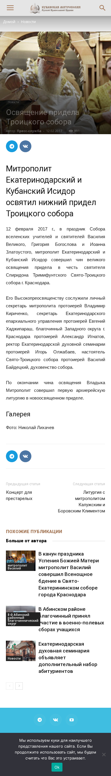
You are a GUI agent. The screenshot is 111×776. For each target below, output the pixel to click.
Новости (28, 21)
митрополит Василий (17, 566)
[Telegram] (40, 720)
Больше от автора (26, 540)
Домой (9, 21)
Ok (57, 767)
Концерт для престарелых (19, 495)
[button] (102, 8)
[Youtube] (72, 720)
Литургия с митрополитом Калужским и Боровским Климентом (81, 502)
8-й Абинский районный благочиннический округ (23, 619)
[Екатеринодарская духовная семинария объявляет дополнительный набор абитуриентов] (21, 651)
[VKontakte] (56, 720)
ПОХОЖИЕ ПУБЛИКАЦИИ (34, 531)
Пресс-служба (29, 131)
